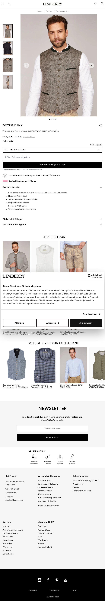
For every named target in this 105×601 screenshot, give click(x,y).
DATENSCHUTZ (55, 590)
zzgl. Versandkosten (29, 137)
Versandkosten (45, 491)
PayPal (76, 487)
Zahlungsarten (80, 476)
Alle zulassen (85, 323)
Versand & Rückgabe (49, 476)
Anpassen (51, 323)
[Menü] (3, 4)
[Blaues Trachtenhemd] (73, 365)
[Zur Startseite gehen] (52, 4)
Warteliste (7, 547)
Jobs (40, 537)
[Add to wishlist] (100, 125)
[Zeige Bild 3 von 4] (53, 119)
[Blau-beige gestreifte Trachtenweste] (16, 365)
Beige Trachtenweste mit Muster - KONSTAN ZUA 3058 (73, 333)
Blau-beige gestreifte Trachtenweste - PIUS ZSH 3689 (15, 386)
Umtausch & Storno (47, 501)
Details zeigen (90, 314)
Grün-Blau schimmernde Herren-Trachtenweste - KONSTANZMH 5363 (15, 333)
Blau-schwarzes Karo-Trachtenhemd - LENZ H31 (41, 386)
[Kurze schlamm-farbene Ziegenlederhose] (73, 259)
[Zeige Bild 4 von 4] (55, 119)
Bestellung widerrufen (48, 506)
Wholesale (43, 540)
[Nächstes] (91, 65)
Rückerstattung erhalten (49, 498)
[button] (52, 150)
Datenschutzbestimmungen (13, 169)
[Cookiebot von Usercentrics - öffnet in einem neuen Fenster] (90, 276)
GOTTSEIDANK (12, 125)
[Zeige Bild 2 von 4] (51, 119)
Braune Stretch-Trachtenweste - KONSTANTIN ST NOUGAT (43, 333)
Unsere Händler (45, 533)
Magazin (7, 551)
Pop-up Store (44, 530)
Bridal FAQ (8, 537)
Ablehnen (19, 323)
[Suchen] (9, 4)
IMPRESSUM (33, 590)
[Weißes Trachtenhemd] (45, 259)
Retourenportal (45, 481)
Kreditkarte (78, 484)
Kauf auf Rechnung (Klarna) (86, 481)
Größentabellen (10, 533)
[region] (52, 67)
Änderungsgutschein (13, 530)
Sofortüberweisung (82, 491)
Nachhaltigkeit (45, 547)
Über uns (42, 527)
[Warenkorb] (102, 4)
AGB (74, 590)
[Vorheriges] (26, 65)
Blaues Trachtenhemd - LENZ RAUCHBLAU (71, 386)
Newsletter (8, 540)
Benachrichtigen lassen (53, 165)
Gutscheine (8, 554)
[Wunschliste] (95, 4)
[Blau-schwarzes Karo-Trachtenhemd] (45, 365)
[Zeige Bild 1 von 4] (49, 119)
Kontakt (6, 527)
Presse (41, 544)
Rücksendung (44, 494)
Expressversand (45, 487)
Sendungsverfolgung (48, 484)
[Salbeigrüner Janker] (16, 259)
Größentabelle (96, 145)
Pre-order (7, 544)
